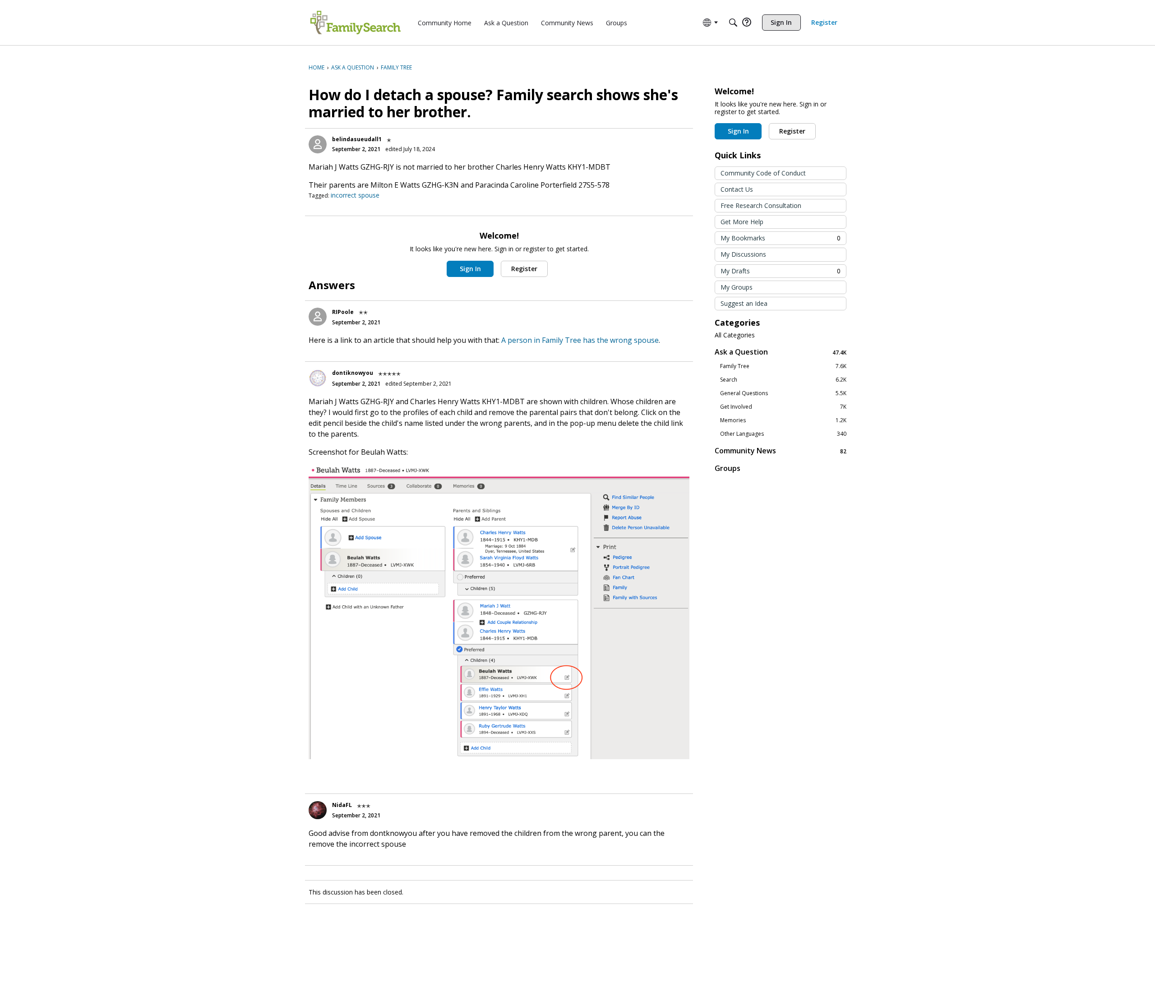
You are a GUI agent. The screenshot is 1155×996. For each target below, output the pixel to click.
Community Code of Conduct (763, 173)
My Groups (737, 287)
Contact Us (737, 189)
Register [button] (524, 268)
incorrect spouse (355, 195)
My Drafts (781, 271)
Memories (783, 420)
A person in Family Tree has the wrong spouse (580, 340)
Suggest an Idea (744, 303)
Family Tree (783, 366)
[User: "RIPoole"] (318, 317)
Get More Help (742, 221)
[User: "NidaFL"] (318, 810)
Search (783, 380)
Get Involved (783, 407)
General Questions (783, 393)
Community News (780, 451)
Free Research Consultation (761, 205)
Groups (727, 468)
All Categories (735, 335)
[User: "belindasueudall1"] (318, 144)
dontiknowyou (352, 373)
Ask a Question (780, 352)
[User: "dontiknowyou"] (318, 378)
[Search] (733, 22)
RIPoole (343, 312)
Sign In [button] (470, 268)
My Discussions (743, 254)
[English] (355, 22)
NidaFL (342, 805)
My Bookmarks (781, 238)
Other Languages (783, 434)
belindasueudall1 (357, 139)
